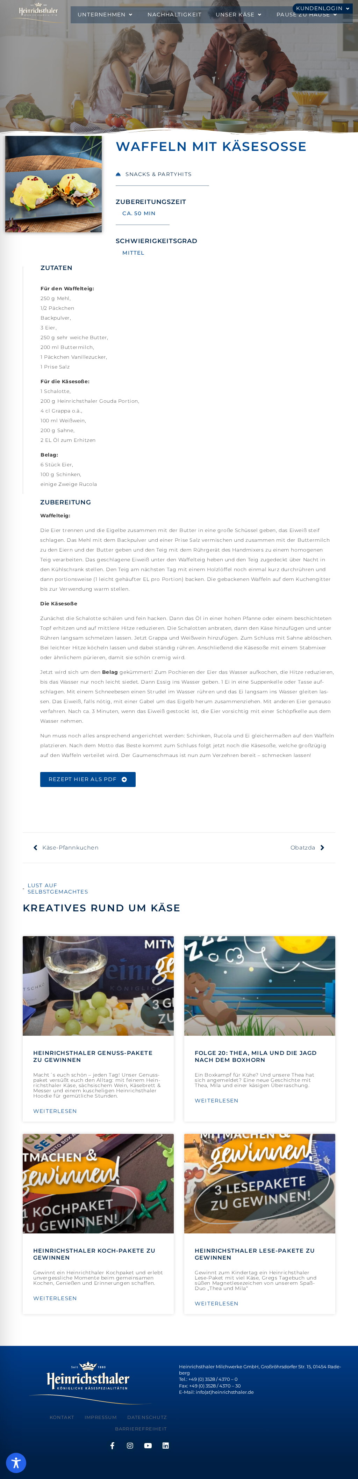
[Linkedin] (165, 1446)
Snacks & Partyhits (159, 174)
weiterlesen (55, 1111)
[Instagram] (130, 1446)
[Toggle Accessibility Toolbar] (16, 1463)
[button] (106, 14)
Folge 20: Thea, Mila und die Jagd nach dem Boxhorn (256, 1056)
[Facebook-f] (112, 1446)
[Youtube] (148, 1446)
